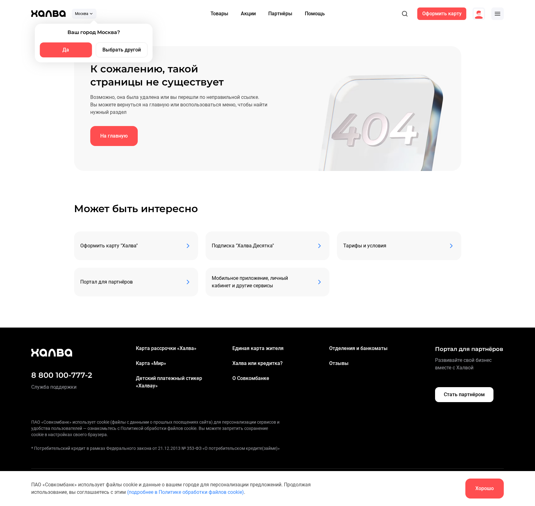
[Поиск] (405, 13)
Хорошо (484, 488)
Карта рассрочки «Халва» (166, 348)
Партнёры (280, 14)
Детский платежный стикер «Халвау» (169, 382)
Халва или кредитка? (257, 363)
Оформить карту (442, 14)
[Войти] (479, 13)
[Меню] (497, 13)
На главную (114, 136)
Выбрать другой (121, 50)
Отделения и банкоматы (358, 348)
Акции (248, 14)
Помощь (315, 14)
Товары (219, 14)
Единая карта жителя (258, 348)
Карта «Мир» (151, 363)
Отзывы (339, 363)
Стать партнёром (464, 394)
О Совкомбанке (250, 378)
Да (65, 50)
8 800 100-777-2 (61, 375)
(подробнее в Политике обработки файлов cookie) (185, 492)
